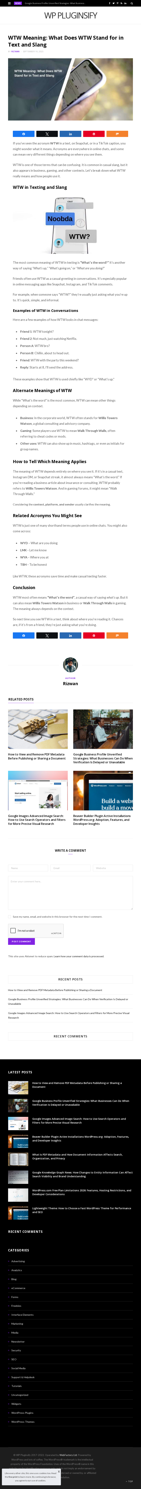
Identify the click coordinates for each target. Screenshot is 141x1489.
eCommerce (18, 1288)
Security (16, 1350)
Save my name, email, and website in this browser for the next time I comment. (57, 916)
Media (14, 1332)
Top (130, 1481)
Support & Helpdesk (23, 1377)
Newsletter (18, 1341)
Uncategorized (19, 1394)
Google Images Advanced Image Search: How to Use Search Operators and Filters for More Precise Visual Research (37, 820)
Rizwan (15, 51)
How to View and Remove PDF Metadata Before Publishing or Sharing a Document (37, 756)
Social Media (18, 1368)
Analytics (16, 1270)
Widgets (16, 1403)
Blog (14, 1279)
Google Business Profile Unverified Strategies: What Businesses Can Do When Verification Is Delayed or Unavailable (56, 3)
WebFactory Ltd (68, 1455)
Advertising (18, 1261)
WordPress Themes (23, 1421)
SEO (14, 1359)
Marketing (17, 1323)
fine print (13, 1476)
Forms (14, 1297)
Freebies (16, 1305)
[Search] (132, 3)
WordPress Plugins (22, 1412)
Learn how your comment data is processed (79, 956)
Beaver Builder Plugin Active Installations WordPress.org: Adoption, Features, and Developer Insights (102, 820)
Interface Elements (22, 1314)
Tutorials (16, 1385)
